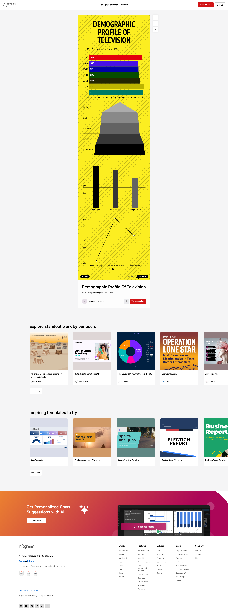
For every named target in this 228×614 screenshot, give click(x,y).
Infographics (123, 551)
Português (36, 596)
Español (43, 596)
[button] (114, 269)
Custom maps (143, 582)
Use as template (205, 5)
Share (86, 277)
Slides (121, 573)
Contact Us (24, 590)
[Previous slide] (32, 391)
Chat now (35, 590)
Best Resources (181, 566)
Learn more (36, 520)
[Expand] (155, 17)
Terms (22, 561)
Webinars (179, 562)
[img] (115, 57)
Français (50, 596)
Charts (121, 566)
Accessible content (144, 562)
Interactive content (144, 551)
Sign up (220, 5)
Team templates (143, 574)
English (21, 596)
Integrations (142, 585)
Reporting (160, 558)
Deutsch (28, 596)
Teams (159, 573)
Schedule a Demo (182, 569)
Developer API (181, 573)
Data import (142, 578)
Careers (198, 554)
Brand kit (141, 558)
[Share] (155, 23)
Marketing (160, 554)
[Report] (155, 29)
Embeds (141, 554)
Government (161, 562)
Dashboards (123, 558)
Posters (121, 577)
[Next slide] (38, 391)
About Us (198, 551)
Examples (179, 558)
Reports (121, 554)
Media (159, 551)
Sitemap (179, 580)
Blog (196, 558)
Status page (180, 577)
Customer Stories (182, 554)
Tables (121, 569)
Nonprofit (160, 566)
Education (160, 569)
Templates (141, 589)
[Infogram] (10, 5)
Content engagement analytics (142, 568)
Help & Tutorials (181, 551)
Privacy (30, 561)
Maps (121, 562)
